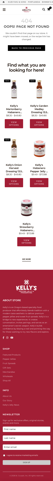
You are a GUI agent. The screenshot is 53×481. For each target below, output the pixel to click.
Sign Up (26, 462)
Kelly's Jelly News (11, 405)
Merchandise (9, 372)
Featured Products (12, 355)
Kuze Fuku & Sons (17, 2)
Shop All (7, 380)
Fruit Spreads (9, 363)
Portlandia (34, 2)
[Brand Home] (4, 2)
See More (26, 259)
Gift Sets (7, 368)
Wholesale (8, 376)
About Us (7, 396)
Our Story (7, 400)
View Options (14, 123)
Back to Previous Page (26, 48)
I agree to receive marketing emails (22, 455)
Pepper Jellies (9, 359)
